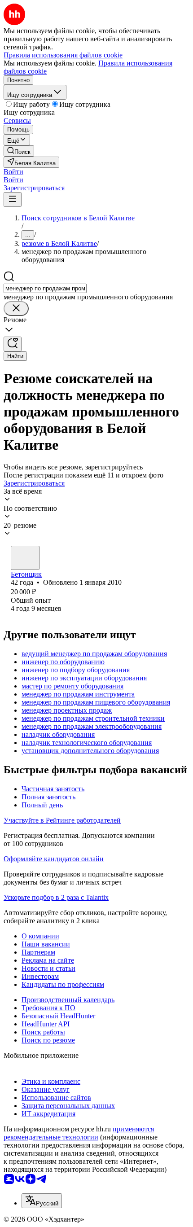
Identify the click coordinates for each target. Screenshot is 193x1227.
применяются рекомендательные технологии (79, 1133)
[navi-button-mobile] (13, 199)
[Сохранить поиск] (13, 344)
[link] (19, 151)
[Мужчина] (25, 558)
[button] (13, 171)
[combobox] (45, 288)
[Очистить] (16, 308)
